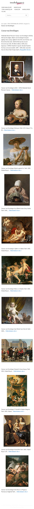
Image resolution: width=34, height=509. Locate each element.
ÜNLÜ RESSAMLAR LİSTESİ (15, 23)
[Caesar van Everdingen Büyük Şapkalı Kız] (17, 150)
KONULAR (17, 9)
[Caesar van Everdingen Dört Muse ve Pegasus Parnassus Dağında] (17, 471)
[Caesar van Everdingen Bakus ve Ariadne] (17, 270)
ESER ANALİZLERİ (6, 7)
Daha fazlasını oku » (17, 90)
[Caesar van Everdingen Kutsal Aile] (17, 431)
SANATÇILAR (17, 7)
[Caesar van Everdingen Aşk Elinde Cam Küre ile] (17, 310)
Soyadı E (26, 23)
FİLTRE (4, 11)
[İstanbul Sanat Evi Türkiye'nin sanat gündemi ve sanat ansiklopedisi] (17, 3)
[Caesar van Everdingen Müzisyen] (17, 109)
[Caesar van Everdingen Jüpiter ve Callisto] (17, 230)
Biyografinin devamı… (26, 49)
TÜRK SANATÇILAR (7, 9)
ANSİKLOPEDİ (26, 9)
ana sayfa (3, 23)
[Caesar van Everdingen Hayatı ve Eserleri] (17, 69)
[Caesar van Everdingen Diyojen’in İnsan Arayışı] (17, 351)
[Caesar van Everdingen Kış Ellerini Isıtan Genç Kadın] (17, 190)
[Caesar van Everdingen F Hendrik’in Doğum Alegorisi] (17, 391)
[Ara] (26, 15)
